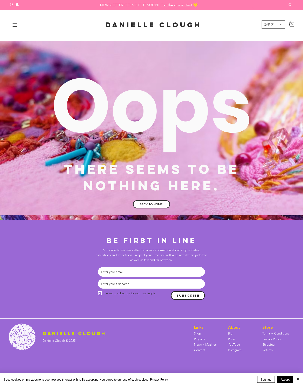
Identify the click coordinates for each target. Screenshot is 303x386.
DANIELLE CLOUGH (153, 24)
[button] (273, 24)
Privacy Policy (159, 379)
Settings (266, 379)
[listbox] (273, 24)
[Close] (298, 379)
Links (198, 327)
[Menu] (15, 25)
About (234, 327)
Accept (285, 379)
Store (267, 327)
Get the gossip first (176, 5)
